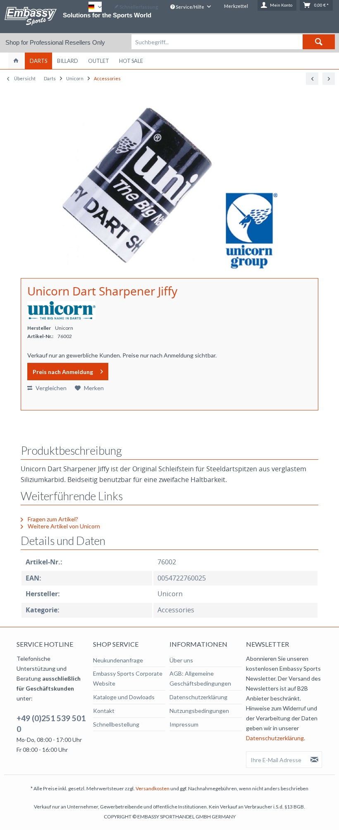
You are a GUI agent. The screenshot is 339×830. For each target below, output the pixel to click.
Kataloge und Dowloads (124, 696)
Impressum (184, 724)
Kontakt (104, 710)
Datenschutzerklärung (198, 696)
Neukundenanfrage (118, 660)
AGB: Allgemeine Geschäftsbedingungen (200, 678)
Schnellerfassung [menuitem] (138, 7)
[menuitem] (233, 41)
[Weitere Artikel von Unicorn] (61, 310)
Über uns (181, 660)
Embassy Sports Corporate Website (127, 678)
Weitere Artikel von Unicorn (63, 526)
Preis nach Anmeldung (63, 371)
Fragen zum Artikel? (52, 519)
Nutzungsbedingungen (199, 710)
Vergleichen (50, 387)
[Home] (16, 61)
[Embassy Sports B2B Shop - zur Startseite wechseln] (30, 16)
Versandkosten (153, 788)
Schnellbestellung (116, 724)
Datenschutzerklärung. (275, 737)
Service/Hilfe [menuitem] (190, 7)
